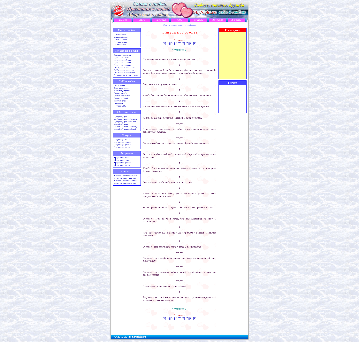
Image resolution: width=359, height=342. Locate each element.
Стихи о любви (120, 34)
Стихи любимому (121, 37)
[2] (168, 43)
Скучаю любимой (121, 98)
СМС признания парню (124, 70)
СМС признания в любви (124, 68)
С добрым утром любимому (125, 119)
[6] (183, 43)
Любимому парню (121, 88)
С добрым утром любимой (125, 121)
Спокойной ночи (121, 124)
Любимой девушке (122, 91)
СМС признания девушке (124, 73)
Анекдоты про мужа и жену (125, 178)
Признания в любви (122, 57)
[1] (164, 43)
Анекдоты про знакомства (125, 183)
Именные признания (122, 55)
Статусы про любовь (122, 139)
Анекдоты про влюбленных (125, 176)
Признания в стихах (122, 65)
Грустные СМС (120, 106)
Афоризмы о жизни (122, 165)
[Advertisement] (232, 99)
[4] (175, 43)
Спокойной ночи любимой (125, 129)
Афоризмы (218, 20)
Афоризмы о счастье (122, 160)
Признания (161, 20)
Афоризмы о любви (122, 158)
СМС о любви (119, 86)
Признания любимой (122, 63)
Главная (123, 20)
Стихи (142, 20)
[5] (179, 43)
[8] (190, 43)
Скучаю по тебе (120, 93)
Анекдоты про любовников (125, 181)
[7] (187, 43)
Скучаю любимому (122, 96)
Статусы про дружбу (122, 145)
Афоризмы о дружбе (122, 163)
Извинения (118, 103)
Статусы (198, 20)
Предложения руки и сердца (126, 75)
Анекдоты (236, 20)
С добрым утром (120, 116)
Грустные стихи (120, 42)
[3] (171, 43)
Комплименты (120, 101)
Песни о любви (120, 44)
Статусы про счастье (122, 142)
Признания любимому (123, 60)
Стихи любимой (120, 39)
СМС (179, 20)
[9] (194, 43)
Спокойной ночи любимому (125, 126)
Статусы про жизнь (122, 147)
